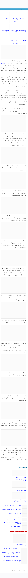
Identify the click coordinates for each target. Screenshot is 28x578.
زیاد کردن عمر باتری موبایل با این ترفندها (18, 40)
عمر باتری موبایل (5, 63)
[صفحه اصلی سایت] (26, 9)
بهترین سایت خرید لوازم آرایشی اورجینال (13, 505)
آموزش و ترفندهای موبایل (18, 43)
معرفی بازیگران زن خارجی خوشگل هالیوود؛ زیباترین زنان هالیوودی (20, 479)
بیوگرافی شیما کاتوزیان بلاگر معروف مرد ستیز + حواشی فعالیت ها (19, 501)
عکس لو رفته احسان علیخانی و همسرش (14, 20)
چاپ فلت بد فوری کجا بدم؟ (16, 526)
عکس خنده (6, 8)
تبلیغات (13, 8)
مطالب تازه (17, 8)
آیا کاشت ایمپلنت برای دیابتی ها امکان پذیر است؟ (11, 509)
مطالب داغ (23, 8)
